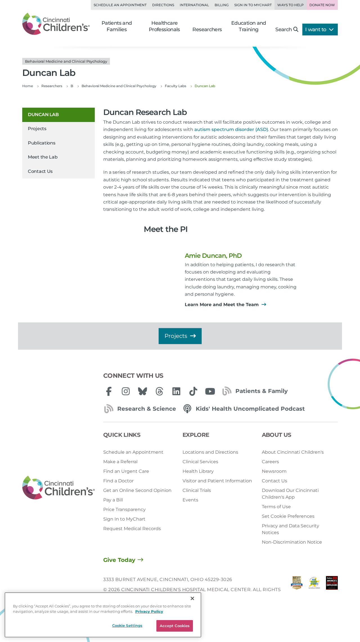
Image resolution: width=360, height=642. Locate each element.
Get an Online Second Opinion (137, 490)
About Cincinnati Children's (293, 452)
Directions (163, 5)
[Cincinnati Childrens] (58, 488)
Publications (41, 143)
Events (190, 500)
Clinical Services (200, 461)
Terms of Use (276, 506)
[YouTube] (210, 391)
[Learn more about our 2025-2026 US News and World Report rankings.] (297, 590)
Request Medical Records (132, 528)
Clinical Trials (197, 490)
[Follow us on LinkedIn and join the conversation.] (176, 391)
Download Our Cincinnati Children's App (290, 494)
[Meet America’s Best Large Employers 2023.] (332, 590)
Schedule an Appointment (120, 5)
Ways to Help (290, 5)
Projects (37, 129)
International (194, 5)
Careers (270, 461)
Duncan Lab (43, 114)
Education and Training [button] (248, 26)
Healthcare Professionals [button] (164, 26)
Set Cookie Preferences (288, 516)
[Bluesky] (142, 391)
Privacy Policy (149, 611)
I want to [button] (316, 29)
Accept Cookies (175, 625)
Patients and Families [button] (117, 26)
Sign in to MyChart (253, 5)
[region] (102, 615)
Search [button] (283, 29)
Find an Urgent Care (126, 471)
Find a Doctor (118, 480)
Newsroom (274, 471)
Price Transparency (124, 509)
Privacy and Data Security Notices (290, 529)
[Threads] (159, 391)
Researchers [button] (207, 29)
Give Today (119, 560)
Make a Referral (120, 461)
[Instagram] (125, 391)
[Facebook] (108, 391)
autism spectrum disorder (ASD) (231, 129)
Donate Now (322, 5)
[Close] (192, 598)
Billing (222, 5)
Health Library (198, 471)
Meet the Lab (42, 157)
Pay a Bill (113, 500)
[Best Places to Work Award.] (314, 590)
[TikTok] (193, 391)
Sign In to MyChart (124, 519)
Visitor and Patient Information (217, 480)
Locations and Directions (210, 452)
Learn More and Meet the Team (222, 304)
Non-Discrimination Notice (292, 542)
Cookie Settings (127, 625)
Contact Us (40, 171)
